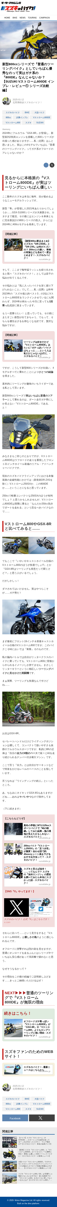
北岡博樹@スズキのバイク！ (27, 102)
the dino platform (31, 1203)
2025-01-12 (18, 99)
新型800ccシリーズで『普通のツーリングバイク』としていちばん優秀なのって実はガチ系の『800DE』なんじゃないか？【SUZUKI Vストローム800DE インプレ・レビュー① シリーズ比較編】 (28, 77)
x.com (7, 922)
